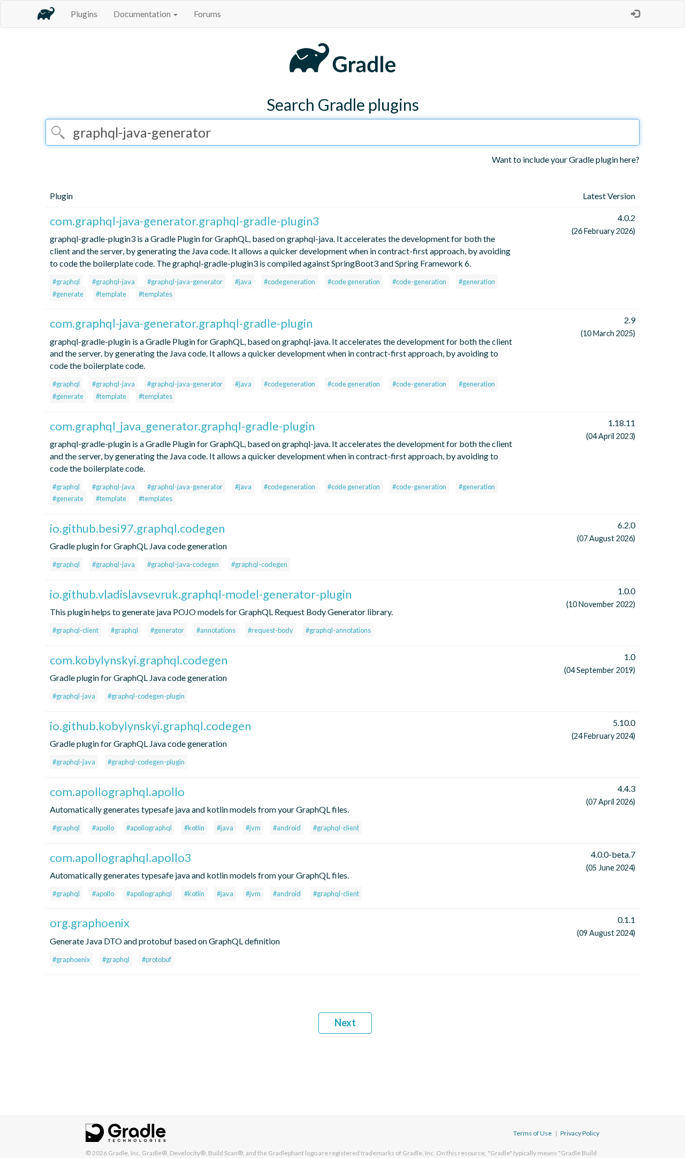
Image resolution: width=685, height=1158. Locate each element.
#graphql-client (75, 630)
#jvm (253, 827)
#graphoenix (71, 959)
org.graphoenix (90, 922)
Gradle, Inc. (124, 1153)
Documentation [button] (142, 14)
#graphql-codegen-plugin (146, 696)
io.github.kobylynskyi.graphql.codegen (150, 725)
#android (287, 827)
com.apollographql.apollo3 (121, 857)
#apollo (103, 827)
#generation (477, 281)
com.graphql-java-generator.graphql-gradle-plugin (181, 323)
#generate (67, 294)
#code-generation (419, 281)
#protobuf (156, 959)
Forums (207, 14)
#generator (167, 630)
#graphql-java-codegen (183, 564)
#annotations (215, 630)
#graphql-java (113, 281)
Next (345, 1022)
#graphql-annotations (338, 630)
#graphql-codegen (259, 564)
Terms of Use (532, 1133)
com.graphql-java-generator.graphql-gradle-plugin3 (184, 221)
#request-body (270, 630)
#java (243, 281)
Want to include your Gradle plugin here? (566, 159)
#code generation (354, 281)
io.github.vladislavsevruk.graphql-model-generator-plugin (201, 594)
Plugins (84, 14)
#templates (155, 294)
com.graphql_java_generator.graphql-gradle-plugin (182, 426)
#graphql (66, 281)
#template (111, 294)
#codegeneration (289, 281)
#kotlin (194, 827)
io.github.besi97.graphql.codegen (137, 528)
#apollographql (149, 827)
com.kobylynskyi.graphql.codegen (138, 660)
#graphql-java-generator (185, 281)
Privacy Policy (579, 1133)
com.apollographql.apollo (117, 791)
